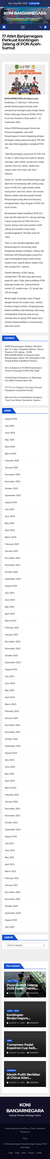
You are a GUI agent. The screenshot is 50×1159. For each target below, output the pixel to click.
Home (25, 1138)
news (9, 981)
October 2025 (11, 488)
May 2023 (9, 690)
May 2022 (9, 774)
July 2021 (9, 843)
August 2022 (11, 753)
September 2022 (13, 746)
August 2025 (11, 502)
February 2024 (12, 628)
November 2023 (12, 648)
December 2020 (12, 892)
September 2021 (13, 829)
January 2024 (11, 635)
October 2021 (11, 822)
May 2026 (9, 440)
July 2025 (9, 509)
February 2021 (12, 878)
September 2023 (13, 662)
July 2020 (9, 927)
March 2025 (10, 537)
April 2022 (10, 781)
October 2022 (11, 739)
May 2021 (9, 857)
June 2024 (10, 600)
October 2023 (11, 655)
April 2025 (10, 530)
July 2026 (9, 426)
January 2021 (11, 885)
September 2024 (13, 579)
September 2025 (13, 495)
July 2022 (9, 760)
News (24, 1153)
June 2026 (10, 433)
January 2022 (11, 802)
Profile (39, 1153)
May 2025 (9, 523)
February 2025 (12, 544)
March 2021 (10, 871)
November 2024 (12, 565)
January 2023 (11, 718)
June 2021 (10, 850)
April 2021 (10, 864)
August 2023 (11, 669)
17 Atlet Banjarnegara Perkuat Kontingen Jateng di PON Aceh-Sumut (25, 1145)
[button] (40, 27)
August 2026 (11, 419)
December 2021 (12, 809)
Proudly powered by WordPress (17, 1128)
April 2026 (10, 447)
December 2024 (12, 558)
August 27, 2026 (17, 1023)
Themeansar (24, 1132)
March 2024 (10, 621)
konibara (34, 993)
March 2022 (10, 788)
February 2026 (12, 461)
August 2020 (11, 920)
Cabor (9, 1011)
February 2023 (12, 711)
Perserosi (11, 1070)
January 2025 (11, 551)
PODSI (16, 981)
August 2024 (11, 586)
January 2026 (11, 467)
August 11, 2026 (17, 1082)
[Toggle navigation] (22, 27)
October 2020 (11, 906)
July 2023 (9, 676)
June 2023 (10, 683)
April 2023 (10, 697)
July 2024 (9, 593)
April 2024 (10, 614)
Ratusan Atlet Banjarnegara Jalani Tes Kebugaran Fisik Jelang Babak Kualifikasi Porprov (25, 358)
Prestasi (31, 1153)
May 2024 (9, 607)
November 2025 (12, 481)
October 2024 (11, 572)
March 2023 (10, 704)
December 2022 (12, 725)
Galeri (17, 1153)
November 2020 (12, 899)
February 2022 (12, 795)
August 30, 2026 (17, 993)
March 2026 (10, 454)
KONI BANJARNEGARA (25, 13)
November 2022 (12, 732)
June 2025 (10, 516)
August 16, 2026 (17, 1053)
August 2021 (11, 836)
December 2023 (12, 642)
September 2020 (13, 913)
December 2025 (12, 474)
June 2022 (10, 767)
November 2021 (12, 816)
